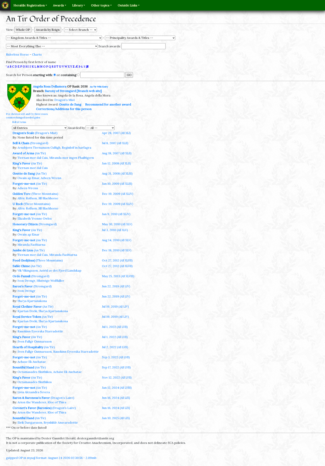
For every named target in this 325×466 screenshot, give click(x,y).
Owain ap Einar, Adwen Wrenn (39, 178)
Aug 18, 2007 (116, 153)
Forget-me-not (24, 183)
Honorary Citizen (25, 224)
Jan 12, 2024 (117, 387)
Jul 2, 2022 (115, 347)
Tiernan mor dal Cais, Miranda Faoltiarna (47, 255)
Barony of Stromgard (60, 91)
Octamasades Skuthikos (34, 382)
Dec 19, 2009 (117, 194)
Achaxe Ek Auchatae (31, 362)
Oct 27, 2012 (117, 260)
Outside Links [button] (127, 5)
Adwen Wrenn (27, 188)
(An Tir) (40, 153)
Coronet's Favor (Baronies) (32, 408)
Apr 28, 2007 (116, 133)
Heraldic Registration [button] (29, 5)
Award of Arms (23, 153)
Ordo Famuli (21, 276)
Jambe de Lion (23, 250)
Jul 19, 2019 (115, 306)
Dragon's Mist (64, 100)
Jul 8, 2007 (115, 143)
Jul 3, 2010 (115, 230)
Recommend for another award (108, 104)
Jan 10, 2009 (117, 183)
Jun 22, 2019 (116, 286)
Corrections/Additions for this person (64, 109)
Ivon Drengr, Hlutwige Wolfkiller (40, 280)
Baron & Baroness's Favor (31, 398)
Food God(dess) (24, 260)
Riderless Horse (17, 54)
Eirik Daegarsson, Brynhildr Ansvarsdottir (47, 422)
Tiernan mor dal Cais (32, 168)
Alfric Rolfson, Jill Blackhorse (37, 198)
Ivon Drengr (26, 291)
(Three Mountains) (44, 194)
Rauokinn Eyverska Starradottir (40, 331)
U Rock (18, 204)
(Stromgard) (39, 143)
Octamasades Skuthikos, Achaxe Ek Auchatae (49, 372)
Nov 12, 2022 (117, 377)
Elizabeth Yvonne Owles (34, 218)
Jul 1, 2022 (115, 327)
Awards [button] (58, 5)
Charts (37, 54)
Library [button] (77, 5)
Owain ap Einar (28, 234)
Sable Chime (21, 266)
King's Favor (21, 163)
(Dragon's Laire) (62, 398)
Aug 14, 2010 (116, 240)
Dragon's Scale (23, 133)
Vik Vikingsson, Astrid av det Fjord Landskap (49, 270)
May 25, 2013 (118, 276)
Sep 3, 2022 (116, 357)
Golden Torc (22, 194)
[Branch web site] (89, 91)
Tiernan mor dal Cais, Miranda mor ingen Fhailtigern (55, 158)
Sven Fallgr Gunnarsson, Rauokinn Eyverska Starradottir (58, 351)
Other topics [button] (100, 5)
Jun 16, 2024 (116, 398)
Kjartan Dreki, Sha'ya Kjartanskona (42, 311)
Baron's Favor (23, 286)
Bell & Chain (21, 143)
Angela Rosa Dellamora (49, 86)
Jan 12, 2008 (116, 163)
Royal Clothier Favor (27, 306)
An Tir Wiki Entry (99, 86)
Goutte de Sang (70, 104)
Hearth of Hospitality (28, 347)
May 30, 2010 (117, 224)
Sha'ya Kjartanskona (32, 301)
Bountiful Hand (23, 367)
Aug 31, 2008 (117, 173)
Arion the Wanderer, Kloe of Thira (41, 402)
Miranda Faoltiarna (31, 244)
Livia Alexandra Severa (33, 392)
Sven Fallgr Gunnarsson (34, 341)
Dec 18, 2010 (116, 250)
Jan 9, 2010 (116, 214)
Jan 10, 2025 (116, 418)
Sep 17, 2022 (116, 367)
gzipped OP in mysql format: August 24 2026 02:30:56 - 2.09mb (51, 458)
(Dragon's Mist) (46, 133)
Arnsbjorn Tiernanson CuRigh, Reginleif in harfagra (54, 147)
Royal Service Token (27, 316)
